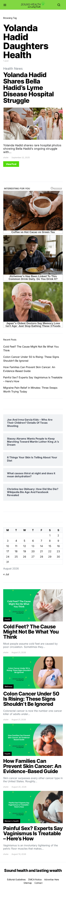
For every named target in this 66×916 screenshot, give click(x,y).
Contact (38, 882)
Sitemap (28, 882)
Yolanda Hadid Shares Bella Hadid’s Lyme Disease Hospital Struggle (28, 87)
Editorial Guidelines (16, 879)
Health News (13, 68)
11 (16, 546)
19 (24, 551)
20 (33, 551)
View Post (11, 164)
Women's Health (11, 821)
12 (24, 546)
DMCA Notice (35, 879)
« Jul (6, 574)
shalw (5, 157)
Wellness (8, 686)
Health (7, 619)
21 (41, 551)
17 (7, 551)
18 (16, 551)
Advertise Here (51, 879)
